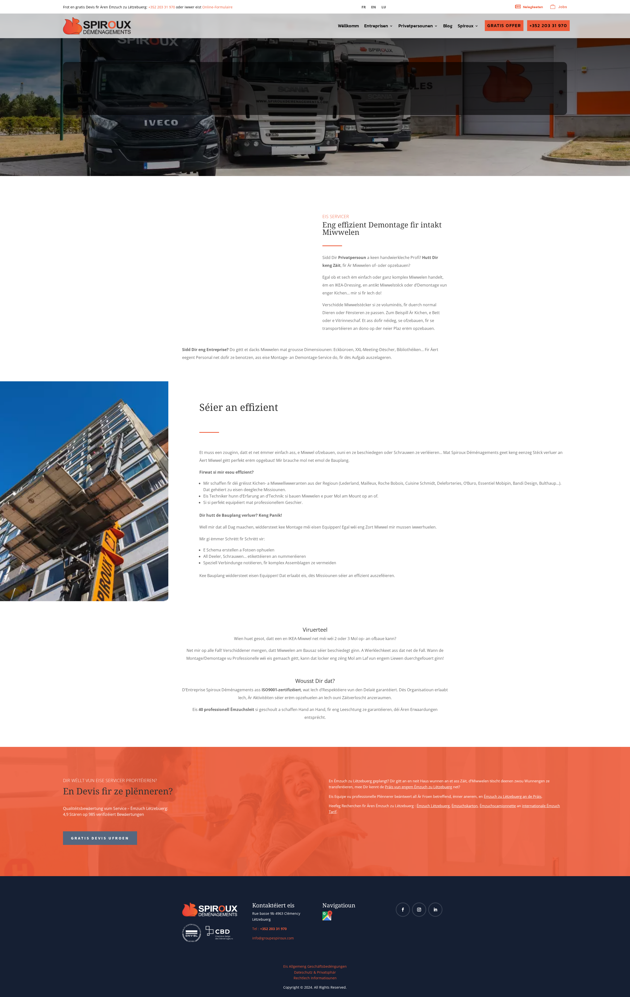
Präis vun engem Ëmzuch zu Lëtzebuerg (418, 786)
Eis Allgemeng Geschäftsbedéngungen (315, 966)
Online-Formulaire (217, 7)
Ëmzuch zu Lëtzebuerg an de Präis (512, 796)
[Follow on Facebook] (403, 909)
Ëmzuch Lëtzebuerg (433, 805)
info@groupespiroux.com (273, 938)
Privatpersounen (415, 26)
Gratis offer (504, 25)
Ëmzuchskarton (465, 805)
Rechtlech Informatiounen (315, 978)
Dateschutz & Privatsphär (315, 972)
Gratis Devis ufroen (100, 838)
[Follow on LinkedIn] (435, 909)
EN (373, 7)
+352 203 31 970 (161, 7)
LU (383, 7)
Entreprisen (376, 26)
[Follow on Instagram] (419, 909)
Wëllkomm (348, 26)
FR (364, 7)
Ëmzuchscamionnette (498, 805)
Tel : (269, 928)
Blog (447, 26)
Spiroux (465, 26)
